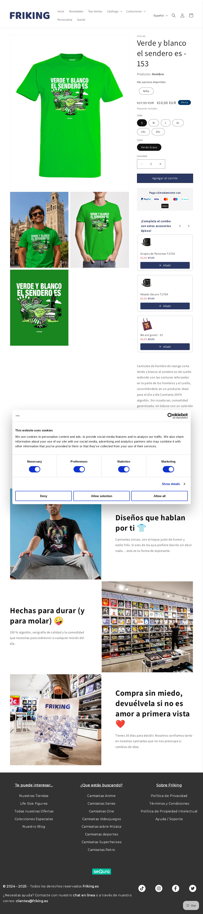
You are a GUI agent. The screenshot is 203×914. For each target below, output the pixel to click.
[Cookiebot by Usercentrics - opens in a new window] (170, 416)
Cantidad (142, 156)
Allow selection (101, 495)
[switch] (79, 469)
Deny (43, 495)
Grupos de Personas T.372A (157, 253)
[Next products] (188, 226)
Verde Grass (149, 147)
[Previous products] (180, 226)
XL (178, 123)
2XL (143, 132)
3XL (158, 132)
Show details (171, 484)
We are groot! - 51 (151, 335)
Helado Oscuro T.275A (154, 294)
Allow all (160, 495)
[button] (114, 11)
